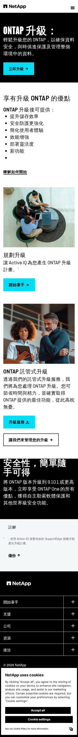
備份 (12, 555)
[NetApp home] (17, 6)
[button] (72, 6)
